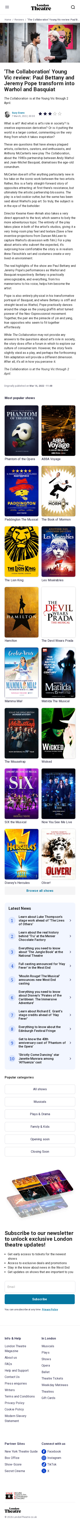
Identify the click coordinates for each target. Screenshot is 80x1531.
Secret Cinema (15, 1471)
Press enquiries (16, 1383)
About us (11, 1357)
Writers (10, 1390)
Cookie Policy (14, 1409)
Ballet (46, 1372)
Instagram (54, 1458)
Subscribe (39, 1299)
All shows (40, 1089)
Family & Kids (40, 1126)
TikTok (52, 1464)
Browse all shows (39, 891)
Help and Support (17, 1370)
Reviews (19, 19)
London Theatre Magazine (15, 1348)
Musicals (40, 1102)
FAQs (8, 1364)
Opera (46, 1365)
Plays (46, 1352)
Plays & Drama (40, 1114)
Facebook (54, 1451)
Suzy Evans (18, 112)
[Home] (41, 7)
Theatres (48, 1391)
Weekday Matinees (55, 1385)
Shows (46, 1359)
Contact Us (12, 1377)
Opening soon (40, 1139)
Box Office (12, 1458)
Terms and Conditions (20, 1396)
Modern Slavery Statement (15, 1418)
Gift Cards (49, 1398)
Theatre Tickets (52, 1378)
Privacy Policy (50, 1309)
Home (8, 19)
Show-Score (13, 1464)
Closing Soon (40, 1151)
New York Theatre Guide (21, 1451)
